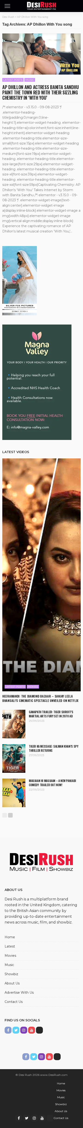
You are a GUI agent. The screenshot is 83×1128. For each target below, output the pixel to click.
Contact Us (14, 1002)
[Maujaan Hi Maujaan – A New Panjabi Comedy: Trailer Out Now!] (13, 793)
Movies (33, 686)
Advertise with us (19, 992)
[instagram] (23, 1030)
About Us (12, 983)
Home (10, 937)
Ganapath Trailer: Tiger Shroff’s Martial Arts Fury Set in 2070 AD (51, 714)
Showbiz (11, 974)
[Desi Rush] (41, 5)
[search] (77, 6)
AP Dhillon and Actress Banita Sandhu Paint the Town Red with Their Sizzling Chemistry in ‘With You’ (40, 92)
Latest (10, 946)
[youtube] (31, 1030)
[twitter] (15, 1030)
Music (30, 79)
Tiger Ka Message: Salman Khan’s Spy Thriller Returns (53, 748)
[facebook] (8, 1030)
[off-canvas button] (7, 6)
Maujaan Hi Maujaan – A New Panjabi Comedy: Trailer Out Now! (52, 782)
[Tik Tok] (39, 1030)
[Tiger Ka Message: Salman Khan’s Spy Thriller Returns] (13, 758)
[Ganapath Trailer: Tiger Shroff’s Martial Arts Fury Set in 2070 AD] (13, 724)
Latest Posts (12, 79)
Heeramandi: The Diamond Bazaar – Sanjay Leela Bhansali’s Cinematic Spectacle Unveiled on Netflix (40, 698)
